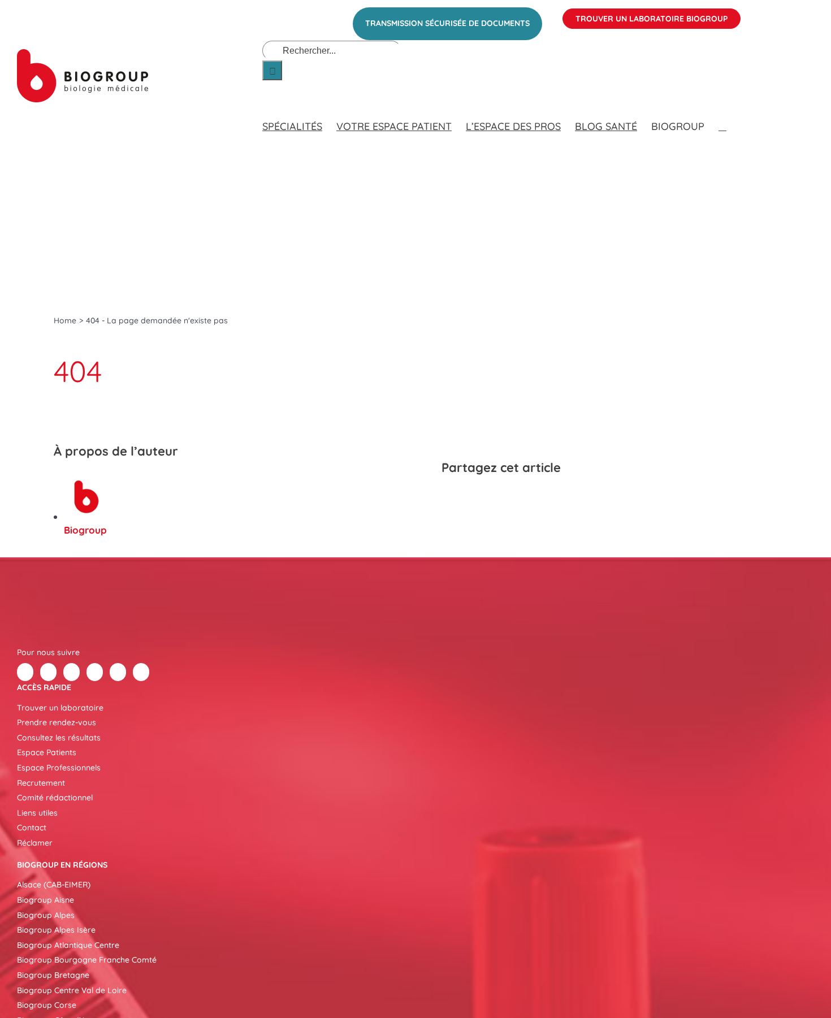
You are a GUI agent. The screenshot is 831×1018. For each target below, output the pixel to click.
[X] (472, 497)
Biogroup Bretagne (53, 975)
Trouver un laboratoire (60, 708)
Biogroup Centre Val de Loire (72, 990)
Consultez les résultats (59, 738)
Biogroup (85, 530)
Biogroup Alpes (46, 915)
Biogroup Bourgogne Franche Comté (87, 960)
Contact (31, 827)
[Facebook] (452, 497)
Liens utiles (37, 813)
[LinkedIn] (492, 497)
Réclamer (35, 843)
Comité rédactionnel (55, 797)
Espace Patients (46, 752)
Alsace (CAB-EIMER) (53, 885)
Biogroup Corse (46, 1005)
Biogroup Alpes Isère (56, 930)
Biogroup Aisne (45, 900)
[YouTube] (118, 672)
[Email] (533, 497)
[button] (722, 115)
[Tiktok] (94, 672)
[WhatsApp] (513, 497)
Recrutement (41, 783)
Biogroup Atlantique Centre (68, 945)
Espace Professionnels (59, 768)
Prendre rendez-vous (56, 722)
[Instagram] (141, 672)
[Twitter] (48, 672)
